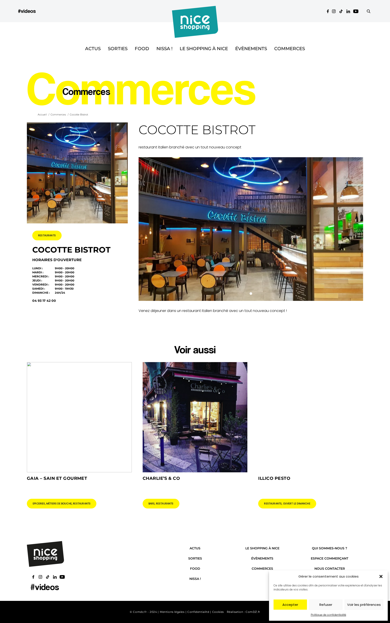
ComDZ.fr (253, 612)
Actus (93, 48)
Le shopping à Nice (204, 48)
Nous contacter (329, 569)
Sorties (118, 48)
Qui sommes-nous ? (329, 548)
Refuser (325, 604)
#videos (27, 11)
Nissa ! (164, 48)
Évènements (251, 48)
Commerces (289, 48)
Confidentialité (198, 612)
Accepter (290, 604)
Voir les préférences (364, 604)
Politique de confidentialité (328, 615)
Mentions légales (172, 612)
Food (142, 48)
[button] (381, 576)
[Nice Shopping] (195, 11)
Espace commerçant (329, 558)
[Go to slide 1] (251, 293)
